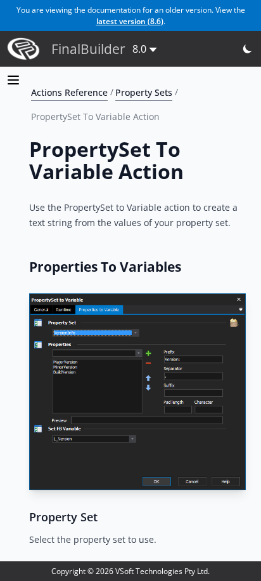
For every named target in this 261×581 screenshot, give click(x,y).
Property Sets (143, 92)
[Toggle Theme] (248, 49)
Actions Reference (69, 92)
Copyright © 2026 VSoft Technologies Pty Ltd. (130, 571)
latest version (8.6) (129, 21)
